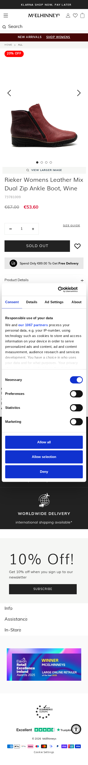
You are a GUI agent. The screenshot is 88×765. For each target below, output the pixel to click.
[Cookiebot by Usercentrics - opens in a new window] (63, 289)
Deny (44, 472)
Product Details (16, 280)
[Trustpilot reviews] (44, 730)
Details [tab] (31, 302)
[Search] (4, 26)
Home (8, 45)
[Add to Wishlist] (77, 246)
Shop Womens (58, 37)
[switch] (76, 393)
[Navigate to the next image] (79, 94)
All (20, 45)
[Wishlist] (75, 17)
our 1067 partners (33, 325)
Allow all (44, 442)
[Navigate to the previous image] (9, 92)
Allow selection (44, 457)
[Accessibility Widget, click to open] (76, 729)
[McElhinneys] (44, 16)
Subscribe (43, 589)
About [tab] (76, 302)
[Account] (68, 16)
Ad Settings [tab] (54, 302)
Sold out (37, 246)
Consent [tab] (12, 302)
